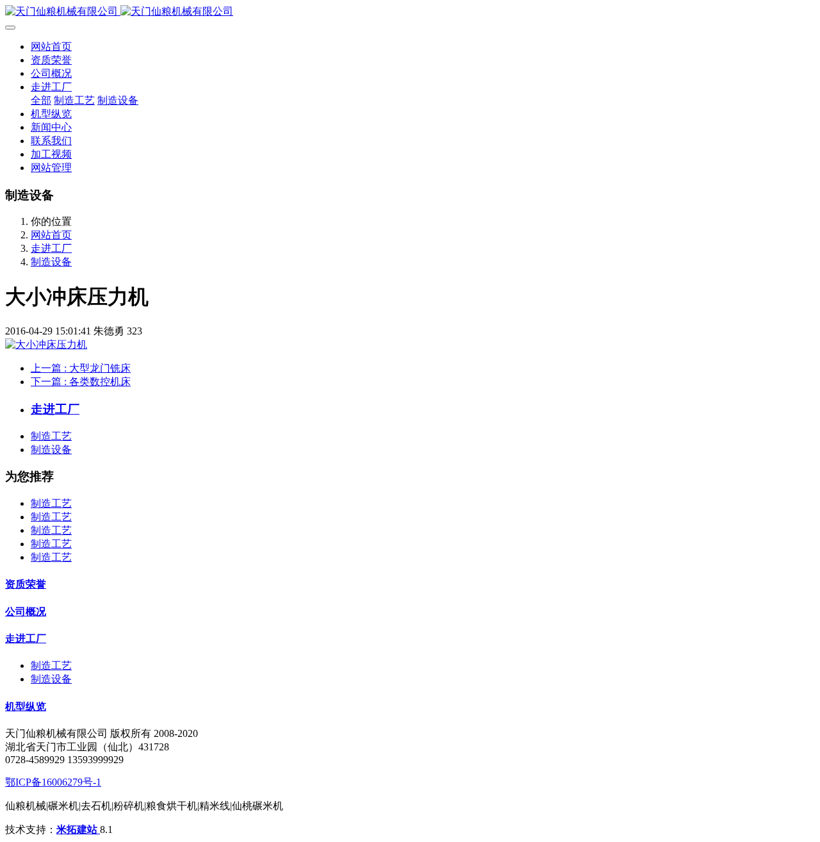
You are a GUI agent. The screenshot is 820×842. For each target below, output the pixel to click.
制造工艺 (51, 436)
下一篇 (81, 381)
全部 (41, 100)
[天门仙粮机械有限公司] (410, 12)
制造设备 (51, 261)
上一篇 (81, 368)
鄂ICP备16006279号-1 (53, 782)
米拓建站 (78, 829)
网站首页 (51, 46)
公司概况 (25, 611)
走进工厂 (51, 248)
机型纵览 (25, 706)
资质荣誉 (25, 584)
